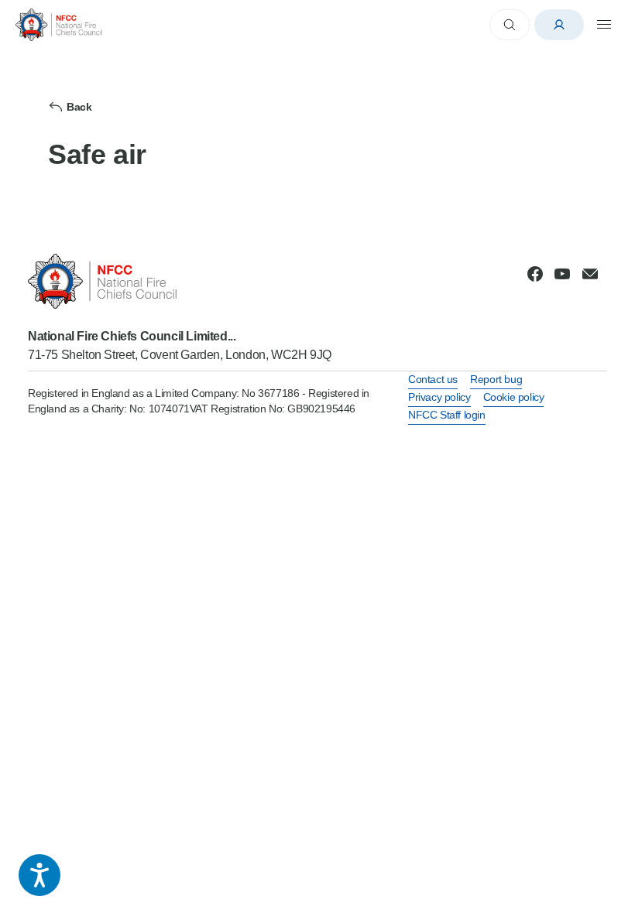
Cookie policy (513, 397)
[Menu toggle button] (604, 24)
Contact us (433, 379)
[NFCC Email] (590, 274)
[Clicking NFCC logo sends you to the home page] (179, 281)
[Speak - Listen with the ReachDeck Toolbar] (39, 875)
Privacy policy (439, 397)
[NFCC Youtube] (562, 274)
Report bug (496, 379)
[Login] (559, 24)
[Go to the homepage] (58, 24)
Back (79, 107)
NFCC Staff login (447, 415)
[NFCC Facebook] (535, 274)
